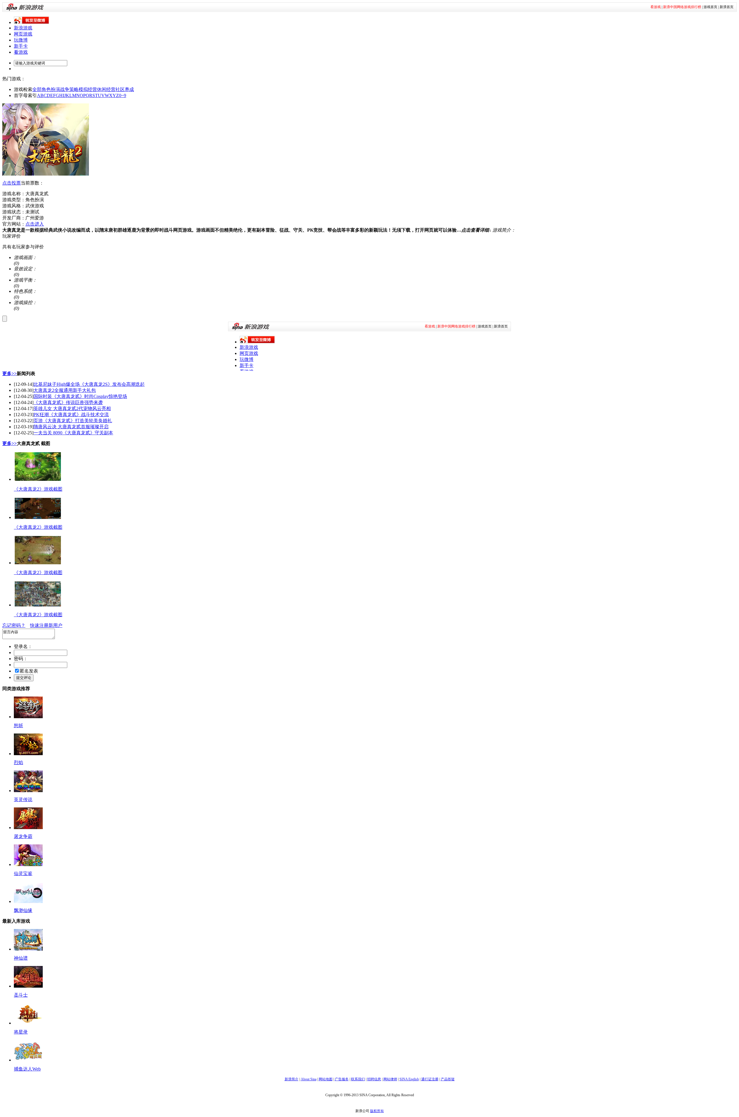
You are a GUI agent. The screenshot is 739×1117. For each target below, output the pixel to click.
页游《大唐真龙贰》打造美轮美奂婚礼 (72, 420)
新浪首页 (727, 7)
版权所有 (377, 1111)
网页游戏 (23, 33)
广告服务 (342, 1079)
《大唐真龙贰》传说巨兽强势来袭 (68, 402)
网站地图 (326, 1079)
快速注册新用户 (46, 625)
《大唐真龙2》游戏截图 (38, 489)
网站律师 (390, 1079)
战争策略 (69, 89)
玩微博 (21, 40)
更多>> (9, 373)
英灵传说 (23, 799)
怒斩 (18, 725)
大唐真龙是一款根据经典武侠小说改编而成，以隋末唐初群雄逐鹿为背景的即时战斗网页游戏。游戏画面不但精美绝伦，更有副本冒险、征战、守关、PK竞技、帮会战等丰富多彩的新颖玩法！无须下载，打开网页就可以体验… (246, 230)
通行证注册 (429, 1079)
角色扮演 (51, 89)
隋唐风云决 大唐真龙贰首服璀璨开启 (71, 426)
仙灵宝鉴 (23, 873)
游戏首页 (710, 7)
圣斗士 (21, 995)
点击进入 (34, 223)
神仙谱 (21, 958)
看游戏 (21, 52)
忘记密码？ (13, 625)
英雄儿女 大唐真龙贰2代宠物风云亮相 (72, 408)
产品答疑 (448, 1079)
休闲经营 (106, 89)
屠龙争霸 (23, 836)
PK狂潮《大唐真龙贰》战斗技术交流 (71, 414)
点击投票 (11, 182)
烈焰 (18, 762)
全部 (37, 89)
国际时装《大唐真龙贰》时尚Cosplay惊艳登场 (80, 396)
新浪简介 (291, 1079)
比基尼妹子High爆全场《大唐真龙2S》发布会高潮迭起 (89, 384)
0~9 (122, 95)
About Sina (308, 1079)
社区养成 (124, 89)
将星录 (21, 1031)
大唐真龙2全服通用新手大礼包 (64, 390)
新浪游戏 (23, 27)
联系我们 (358, 1079)
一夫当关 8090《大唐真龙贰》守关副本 (73, 432)
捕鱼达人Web (27, 1068)
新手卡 (21, 46)
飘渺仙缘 (23, 910)
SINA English (409, 1079)
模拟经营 (88, 89)
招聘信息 (374, 1079)
